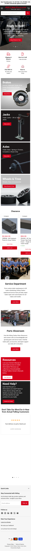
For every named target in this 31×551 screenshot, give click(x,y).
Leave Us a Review (6, 522)
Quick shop (9, 244)
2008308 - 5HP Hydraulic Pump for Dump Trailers (9, 239)
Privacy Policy (10, 544)
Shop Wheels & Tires (15, 40)
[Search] (27, 13)
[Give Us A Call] (22, 57)
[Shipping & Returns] (8, 57)
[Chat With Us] (8, 69)
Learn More (15, 302)
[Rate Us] (22, 69)
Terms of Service (20, 544)
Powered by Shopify (15, 548)
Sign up (24, 503)
